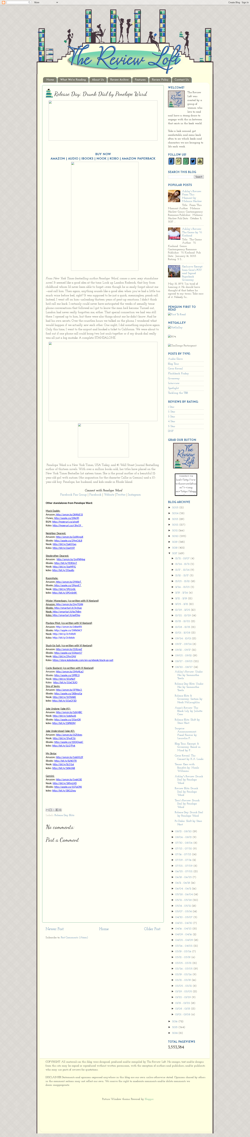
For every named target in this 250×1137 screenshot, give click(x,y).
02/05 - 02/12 (184, 986)
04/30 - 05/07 (184, 917)
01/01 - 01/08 (183, 1014)
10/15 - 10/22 (183, 621)
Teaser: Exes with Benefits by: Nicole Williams (187, 767)
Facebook (95, 494)
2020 (175, 536)
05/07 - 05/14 (184, 911)
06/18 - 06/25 (184, 877)
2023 (175, 519)
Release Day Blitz (64, 815)
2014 (175, 1033)
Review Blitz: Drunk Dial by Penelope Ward (186, 791)
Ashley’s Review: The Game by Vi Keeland (192, 232)
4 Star (171, 421)
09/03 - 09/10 (184, 655)
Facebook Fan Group (74, 494)
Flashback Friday (178, 373)
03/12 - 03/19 (183, 957)
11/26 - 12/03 (182, 587)
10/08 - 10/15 (183, 627)
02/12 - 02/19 (183, 980)
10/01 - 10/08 (183, 632)
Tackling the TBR (178, 393)
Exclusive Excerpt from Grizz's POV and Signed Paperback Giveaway (192, 273)
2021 (175, 530)
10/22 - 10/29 (183, 615)
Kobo (114, 158)
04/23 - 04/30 (184, 923)
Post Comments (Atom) (74, 937)
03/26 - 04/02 (184, 946)
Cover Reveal (175, 368)
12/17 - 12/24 (182, 570)
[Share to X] (53, 810)
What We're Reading (73, 80)
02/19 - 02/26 (184, 974)
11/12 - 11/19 (181, 598)
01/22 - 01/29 (183, 997)
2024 (175, 513)
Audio (73, 158)
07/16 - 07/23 (183, 854)
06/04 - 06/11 (183, 888)
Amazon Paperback (138, 158)
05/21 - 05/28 (184, 900)
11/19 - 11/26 (182, 592)
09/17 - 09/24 (183, 644)
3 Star (171, 416)
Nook (101, 158)
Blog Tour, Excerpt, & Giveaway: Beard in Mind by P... (188, 747)
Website (109, 494)
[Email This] (47, 810)
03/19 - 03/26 (183, 951)
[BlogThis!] (50, 810)
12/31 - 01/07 (182, 558)
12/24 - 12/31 (182, 564)
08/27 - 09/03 (184, 661)
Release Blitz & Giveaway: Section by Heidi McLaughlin (189, 699)
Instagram (135, 494)
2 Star (171, 411)
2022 (175, 524)
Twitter (121, 494)
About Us (98, 80)
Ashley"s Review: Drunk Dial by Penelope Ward (189, 780)
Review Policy (160, 80)
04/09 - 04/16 (184, 934)
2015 (175, 1027)
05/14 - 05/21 (183, 906)
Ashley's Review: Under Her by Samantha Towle (189, 675)
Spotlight (173, 388)
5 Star (171, 426)
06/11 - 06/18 (183, 883)
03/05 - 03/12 (183, 963)
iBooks (87, 158)
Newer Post (55, 929)
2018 (175, 547)
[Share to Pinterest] (60, 810)
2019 (175, 542)
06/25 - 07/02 (184, 871)
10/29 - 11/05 (183, 610)
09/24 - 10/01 (183, 638)
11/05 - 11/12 (182, 604)
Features (140, 80)
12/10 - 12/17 (182, 575)
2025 (175, 507)
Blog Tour (173, 364)
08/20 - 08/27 (184, 667)
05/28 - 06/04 (184, 894)
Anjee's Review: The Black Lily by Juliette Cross (188, 711)
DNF (170, 431)
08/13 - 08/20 (184, 831)
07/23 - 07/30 (184, 848)
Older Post (152, 929)
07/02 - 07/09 (184, 866)
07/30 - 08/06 (184, 843)
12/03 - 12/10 (183, 581)
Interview (174, 383)
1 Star (171, 407)
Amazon (58, 158)
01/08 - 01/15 (183, 1008)
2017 (175, 553)
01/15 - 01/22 (183, 1003)
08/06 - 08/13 (184, 837)
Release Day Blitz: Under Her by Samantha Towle (189, 687)
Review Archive (119, 80)
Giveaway (174, 378)
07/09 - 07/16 (183, 860)
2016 (175, 1021)
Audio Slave (175, 359)
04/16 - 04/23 (183, 928)
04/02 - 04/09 (184, 940)
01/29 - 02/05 (184, 991)
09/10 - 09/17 (183, 650)
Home (50, 80)
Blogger (149, 1099)
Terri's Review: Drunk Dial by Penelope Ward (187, 804)
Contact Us (182, 80)
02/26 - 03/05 (184, 968)
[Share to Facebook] (57, 810)
